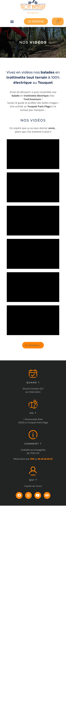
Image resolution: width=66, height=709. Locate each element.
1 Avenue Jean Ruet (33, 419)
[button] (12, 21)
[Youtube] (37, 495)
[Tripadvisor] (47, 495)
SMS (32, 458)
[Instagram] (28, 495)
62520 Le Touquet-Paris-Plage (33, 422)
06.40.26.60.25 (45, 458)
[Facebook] (19, 495)
